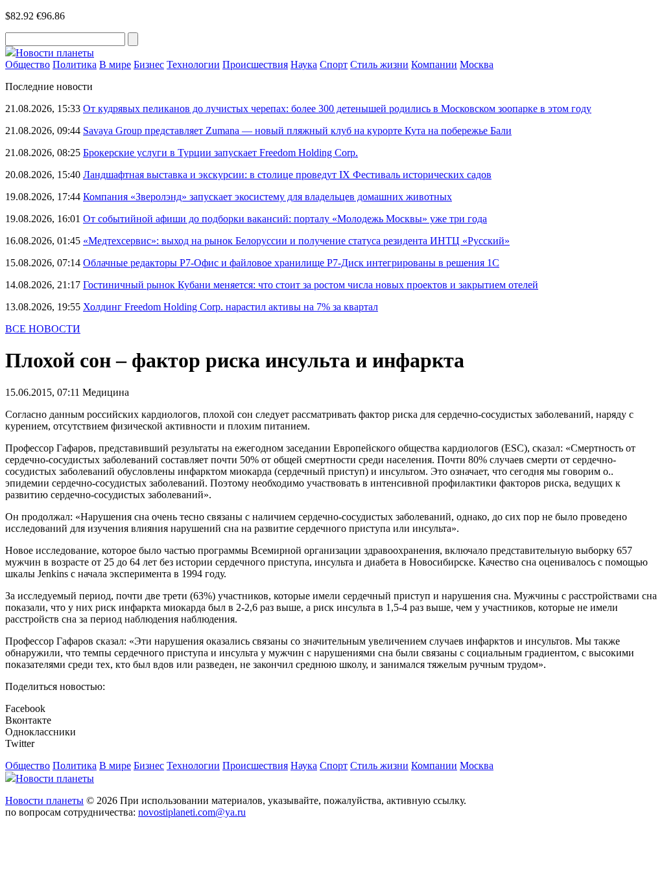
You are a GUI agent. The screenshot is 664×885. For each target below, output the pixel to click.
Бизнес (149, 64)
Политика (75, 64)
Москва (476, 64)
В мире (115, 64)
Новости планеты (44, 800)
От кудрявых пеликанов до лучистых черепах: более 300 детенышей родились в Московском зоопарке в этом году (337, 108)
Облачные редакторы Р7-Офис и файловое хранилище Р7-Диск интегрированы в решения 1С (291, 262)
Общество (27, 64)
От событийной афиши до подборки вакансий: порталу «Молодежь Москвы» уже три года (285, 218)
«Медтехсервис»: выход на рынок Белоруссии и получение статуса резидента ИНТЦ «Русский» (296, 240)
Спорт (334, 64)
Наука (303, 64)
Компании (434, 64)
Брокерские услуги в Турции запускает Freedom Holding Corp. (220, 152)
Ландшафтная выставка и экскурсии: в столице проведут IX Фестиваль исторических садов (287, 174)
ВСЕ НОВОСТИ (42, 328)
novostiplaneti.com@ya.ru (192, 812)
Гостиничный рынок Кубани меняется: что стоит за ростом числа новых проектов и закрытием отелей (310, 284)
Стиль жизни (379, 64)
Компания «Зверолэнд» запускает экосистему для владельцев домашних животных (267, 196)
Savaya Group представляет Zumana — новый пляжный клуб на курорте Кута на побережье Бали (297, 130)
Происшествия (255, 64)
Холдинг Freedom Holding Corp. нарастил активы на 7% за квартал (230, 306)
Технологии (193, 64)
